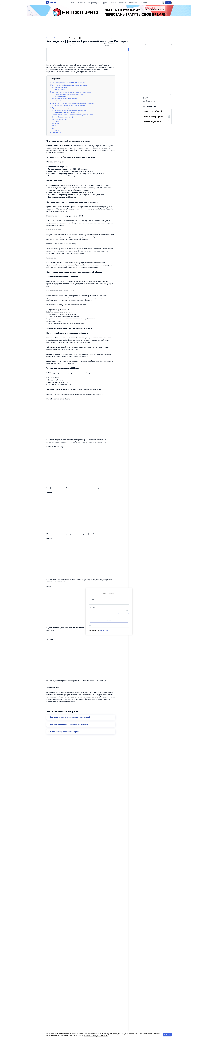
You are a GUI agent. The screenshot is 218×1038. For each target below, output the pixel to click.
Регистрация (104, 630)
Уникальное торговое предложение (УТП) (69, 94)
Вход (168, 3)
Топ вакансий (149, 106)
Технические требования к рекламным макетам (70, 85)
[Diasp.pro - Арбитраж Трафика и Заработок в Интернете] (51, 2)
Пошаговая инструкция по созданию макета (70, 105)
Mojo (56, 126)
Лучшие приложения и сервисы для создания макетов (72, 115)
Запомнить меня (96, 625)
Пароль (92, 607)
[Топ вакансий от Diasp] (169, 111)
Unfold (57, 124)
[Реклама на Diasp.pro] (109, 16)
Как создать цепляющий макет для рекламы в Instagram (73, 103)
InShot (57, 121)
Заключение (56, 133)
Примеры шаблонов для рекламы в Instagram (70, 110)
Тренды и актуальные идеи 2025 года (67, 112)
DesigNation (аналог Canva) (64, 117)
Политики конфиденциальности (96, 1036)
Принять (167, 1035)
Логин (91, 599)
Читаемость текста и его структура (66, 99)
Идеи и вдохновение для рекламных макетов (69, 108)
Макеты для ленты (61, 89)
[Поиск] (163, 3)
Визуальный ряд (60, 96)
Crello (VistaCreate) (61, 119)
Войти (109, 621)
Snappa (57, 130)
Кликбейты (58, 101)
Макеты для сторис (61, 87)
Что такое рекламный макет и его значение (68, 83)
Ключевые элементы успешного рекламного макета (71, 92)
